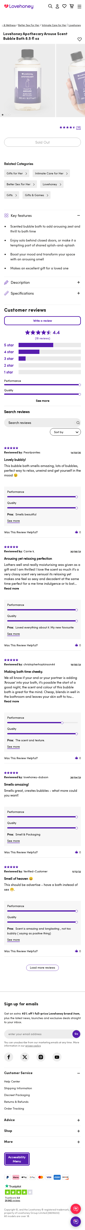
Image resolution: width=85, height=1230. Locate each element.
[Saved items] (80, 39)
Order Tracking (14, 1108)
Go (76, 1034)
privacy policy (33, 1045)
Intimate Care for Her (54, 25)
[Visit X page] (24, 1057)
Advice (9, 1120)
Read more (11, 588)
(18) (78, 127)
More (8, 1142)
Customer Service (18, 1073)
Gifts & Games (34, 195)
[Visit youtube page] (56, 1057)
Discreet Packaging (17, 1095)
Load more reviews (42, 967)
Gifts (10, 195)
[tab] (42, 1090)
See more (42, 400)
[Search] (50, 6)
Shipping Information (18, 1088)
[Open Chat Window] (76, 1221)
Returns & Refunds (16, 1102)
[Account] (57, 6)
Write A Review (42, 320)
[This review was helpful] (76, 532)
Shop (8, 1131)
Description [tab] (20, 282)
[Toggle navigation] (79, 6)
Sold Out (42, 142)
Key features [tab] (21, 215)
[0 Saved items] (64, 6)
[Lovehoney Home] (18, 6)
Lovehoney (42, 16)
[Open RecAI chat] (76, 1209)
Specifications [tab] (22, 293)
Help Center (12, 1081)
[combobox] (65, 432)
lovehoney (74, 25)
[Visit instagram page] (40, 1057)
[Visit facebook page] (8, 1057)
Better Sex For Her (28, 25)
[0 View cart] (71, 6)
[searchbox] (38, 422)
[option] (27, 80)
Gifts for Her (15, 173)
